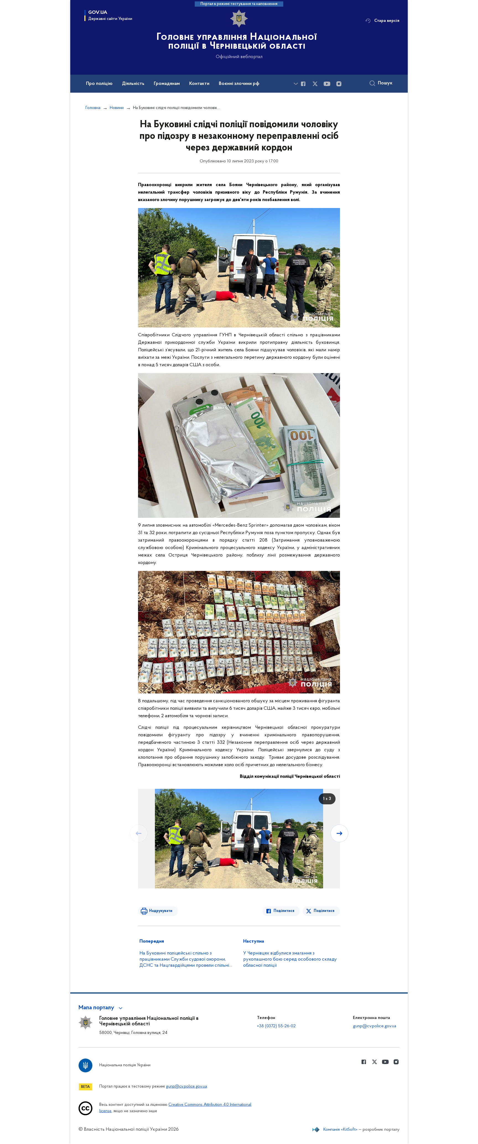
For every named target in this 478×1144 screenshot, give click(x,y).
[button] (101, 1008)
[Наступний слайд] (339, 833)
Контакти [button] (199, 83)
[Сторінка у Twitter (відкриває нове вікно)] (315, 83)
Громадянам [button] (167, 83)
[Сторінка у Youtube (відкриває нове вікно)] (327, 83)
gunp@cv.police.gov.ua (374, 1026)
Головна (92, 108)
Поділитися (284, 911)
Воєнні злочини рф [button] (239, 83)
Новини (117, 108)
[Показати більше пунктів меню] (296, 84)
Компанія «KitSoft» (340, 1129)
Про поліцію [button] (99, 83)
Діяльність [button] (133, 83)
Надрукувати (160, 911)
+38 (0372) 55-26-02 (276, 1026)
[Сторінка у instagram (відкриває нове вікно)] (339, 83)
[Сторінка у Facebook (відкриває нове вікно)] (303, 83)
